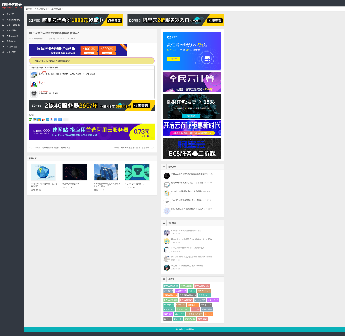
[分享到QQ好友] (35, 119)
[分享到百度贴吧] (51, 119)
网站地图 (190, 329)
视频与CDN (11, 41)
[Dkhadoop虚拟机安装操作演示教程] (166, 193)
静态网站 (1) (180, 290)
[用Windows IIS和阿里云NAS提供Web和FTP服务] (166, 240)
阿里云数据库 (12, 30)
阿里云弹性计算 (13, 25)
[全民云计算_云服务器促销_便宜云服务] (166, 267)
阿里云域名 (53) (170, 300)
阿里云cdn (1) (204, 295)
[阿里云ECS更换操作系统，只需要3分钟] (166, 249)
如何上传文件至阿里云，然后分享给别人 (44, 184)
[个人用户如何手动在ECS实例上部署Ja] (166, 201)
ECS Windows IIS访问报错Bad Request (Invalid (191, 256)
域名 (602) (202, 319)
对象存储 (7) (207, 309)
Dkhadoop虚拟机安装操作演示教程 (186, 191)
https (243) (169, 309)
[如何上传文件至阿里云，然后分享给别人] (43, 180)
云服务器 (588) (170, 295)
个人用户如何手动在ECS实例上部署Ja (187, 200)
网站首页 (10, 14)
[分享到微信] (30, 119)
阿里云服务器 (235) (188, 295)
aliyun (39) (179, 314)
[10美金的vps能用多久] (137, 180)
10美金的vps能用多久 (134, 183)
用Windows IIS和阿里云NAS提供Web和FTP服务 (191, 239)
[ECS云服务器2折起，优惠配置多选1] (92, 139)
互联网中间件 (12, 46)
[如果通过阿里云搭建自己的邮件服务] (166, 232)
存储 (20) (168, 314)
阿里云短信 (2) (186, 300)
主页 (30, 9)
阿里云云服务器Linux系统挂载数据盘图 (187, 173)
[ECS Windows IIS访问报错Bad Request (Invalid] (166, 258)
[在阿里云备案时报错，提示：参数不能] (166, 184)
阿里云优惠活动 (13, 19)
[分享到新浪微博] (43, 119)
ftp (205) (208, 314)
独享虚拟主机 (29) (194, 314)
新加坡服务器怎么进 (70, 183)
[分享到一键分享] (56, 119)
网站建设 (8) (190, 319)
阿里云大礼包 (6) (202, 286)
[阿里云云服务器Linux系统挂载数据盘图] (166, 175)
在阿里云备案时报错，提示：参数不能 (187, 182)
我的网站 (12, 6)
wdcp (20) (180, 304)
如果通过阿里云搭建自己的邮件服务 (186, 230)
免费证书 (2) (193, 304)
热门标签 (179, 329)
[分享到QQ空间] (39, 119)
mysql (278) (206, 304)
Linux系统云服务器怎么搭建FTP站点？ (187, 208)
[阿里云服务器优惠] (92, 110)
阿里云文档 (11, 52)
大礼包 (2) (168, 290)
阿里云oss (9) (186, 286)
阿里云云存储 (12, 35)
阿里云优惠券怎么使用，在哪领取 (135, 147)
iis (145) (167, 319)
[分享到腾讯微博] (47, 119)
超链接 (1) (178, 319)
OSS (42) (195, 309)
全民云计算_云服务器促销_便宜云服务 (187, 265)
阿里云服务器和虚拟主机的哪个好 (56, 147)
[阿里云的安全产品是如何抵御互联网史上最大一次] (106, 180)
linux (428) (169, 304)
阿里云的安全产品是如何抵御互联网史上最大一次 (107, 184)
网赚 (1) (192, 290)
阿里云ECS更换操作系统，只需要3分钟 (187, 248)
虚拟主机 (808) (183, 309)
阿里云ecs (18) (204, 290)
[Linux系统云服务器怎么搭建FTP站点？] (166, 210)
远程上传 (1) (213, 300)
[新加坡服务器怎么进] (74, 180)
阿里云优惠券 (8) (171, 286)
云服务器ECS (55, 9)
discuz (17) (200, 300)
